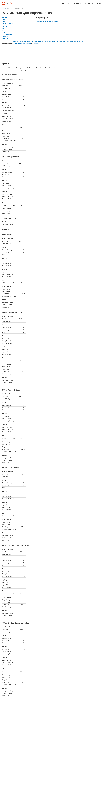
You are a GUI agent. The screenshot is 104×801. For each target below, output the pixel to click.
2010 (64, 41)
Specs (4, 21)
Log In (100, 3)
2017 (39, 41)
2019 (32, 41)
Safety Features (6, 27)
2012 (57, 41)
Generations (5, 36)
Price (3, 19)
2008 (71, 41)
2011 (60, 41)
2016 (43, 41)
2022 (21, 41)
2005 (82, 41)
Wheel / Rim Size (7, 34)
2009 (68, 41)
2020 (28, 41)
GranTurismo (22, 43)
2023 (18, 41)
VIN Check (88, 3)
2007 (75, 41)
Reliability (5, 38)
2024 (14, 41)
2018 (35, 41)
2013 (53, 41)
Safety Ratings (6, 25)
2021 (25, 41)
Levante (28, 43)
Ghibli (15, 43)
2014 (50, 41)
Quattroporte (35, 43)
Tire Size (4, 32)
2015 (46, 41)
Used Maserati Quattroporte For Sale (47, 21)
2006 (78, 41)
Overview (4, 17)
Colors (4, 29)
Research (77, 3)
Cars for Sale (66, 3)
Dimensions (5, 31)
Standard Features (7, 23)
